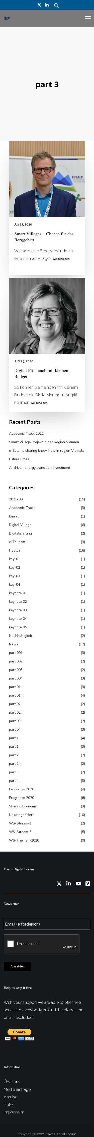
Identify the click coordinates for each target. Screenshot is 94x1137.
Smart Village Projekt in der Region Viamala (44, 442)
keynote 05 (18, 627)
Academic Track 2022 (26, 433)
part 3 (14, 772)
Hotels (10, 1104)
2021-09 (16, 499)
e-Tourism (17, 542)
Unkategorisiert (21, 814)
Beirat (14, 516)
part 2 (14, 755)
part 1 (14, 738)
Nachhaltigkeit (20, 635)
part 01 (15, 687)
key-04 (14, 584)
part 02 (15, 704)
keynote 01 (18, 593)
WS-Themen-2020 (24, 840)
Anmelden (18, 966)
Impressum (14, 1112)
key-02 (14, 567)
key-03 (14, 576)
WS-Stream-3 (20, 831)
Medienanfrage (17, 1089)
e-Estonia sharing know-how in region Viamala (46, 450)
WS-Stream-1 (20, 823)
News (13, 644)
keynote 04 (18, 618)
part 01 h (16, 695)
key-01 (14, 559)
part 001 (16, 652)
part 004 (16, 678)
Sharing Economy (23, 806)
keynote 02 (18, 601)
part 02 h (16, 712)
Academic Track (22, 507)
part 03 (15, 721)
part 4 (14, 780)
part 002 (16, 661)
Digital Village (20, 524)
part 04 (15, 729)
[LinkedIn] (47, 5)
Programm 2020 (21, 789)
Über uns (12, 1082)
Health (14, 550)
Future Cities (19, 459)
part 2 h (15, 763)
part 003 (16, 669)
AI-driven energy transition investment (39, 467)
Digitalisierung (20, 533)
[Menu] (85, 18)
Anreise (10, 1097)
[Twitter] (39, 5)
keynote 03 (18, 610)
